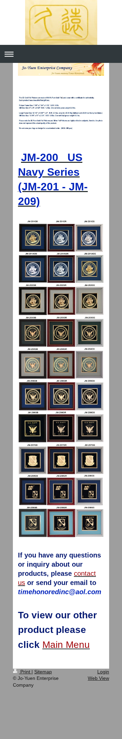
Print (25, 671)
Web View (98, 678)
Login (103, 671)
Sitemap (43, 671)
